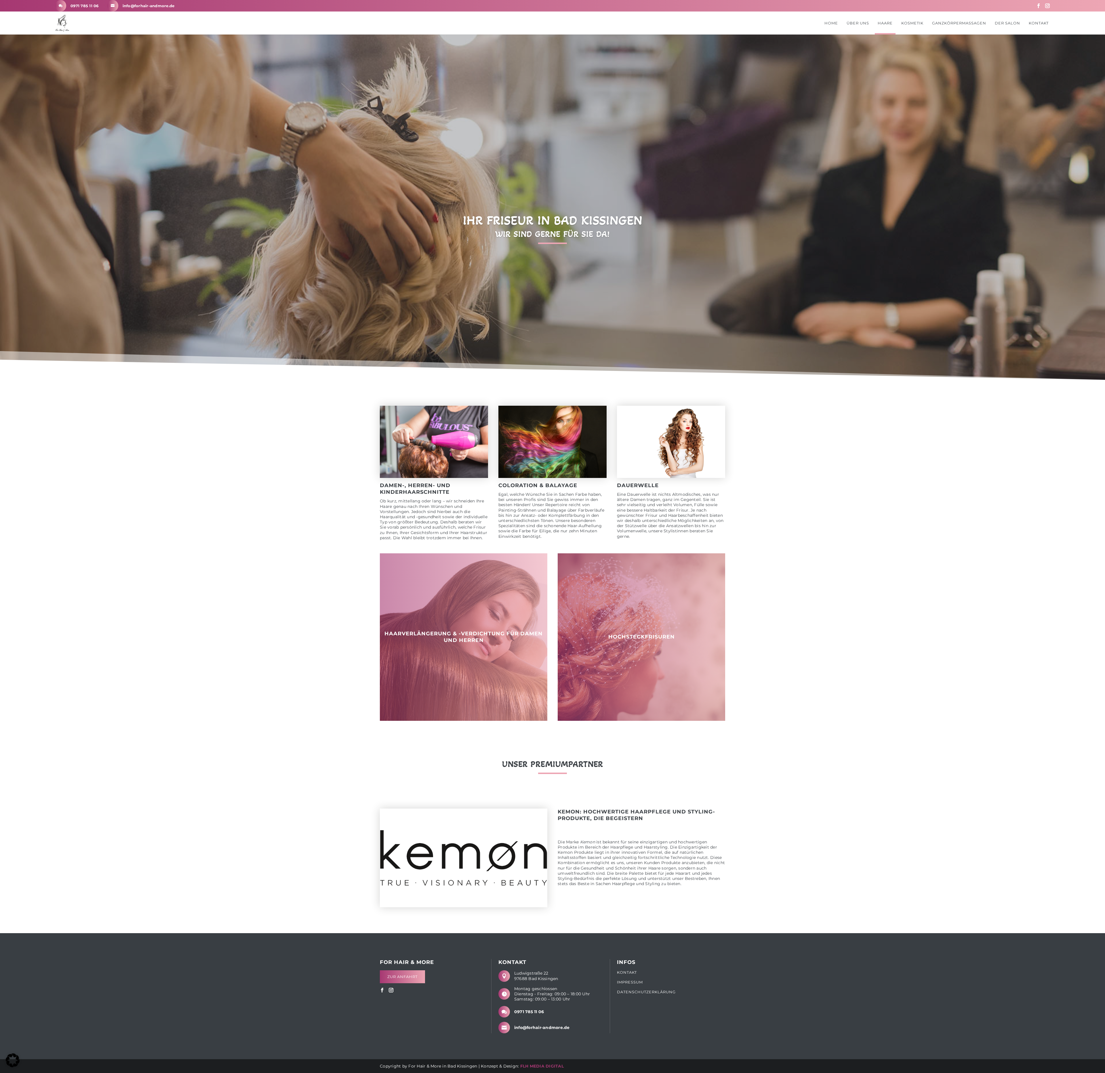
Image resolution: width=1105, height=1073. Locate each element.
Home (831, 23)
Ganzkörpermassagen (959, 23)
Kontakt (1039, 23)
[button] (12, 1060)
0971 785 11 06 (85, 5)
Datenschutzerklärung (646, 992)
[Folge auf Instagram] (1047, 6)
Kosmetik (912, 23)
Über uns (858, 23)
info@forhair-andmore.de (149, 5)
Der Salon (1007, 23)
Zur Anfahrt (402, 976)
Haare (885, 23)
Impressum (630, 982)
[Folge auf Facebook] (1038, 6)
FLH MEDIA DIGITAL (542, 1066)
